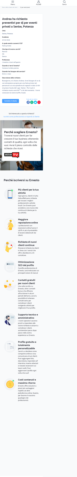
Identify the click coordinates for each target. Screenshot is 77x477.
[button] (28, 102)
